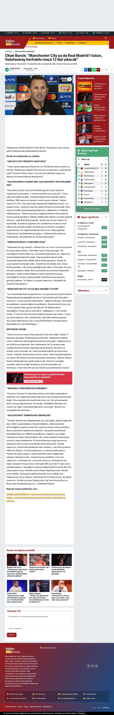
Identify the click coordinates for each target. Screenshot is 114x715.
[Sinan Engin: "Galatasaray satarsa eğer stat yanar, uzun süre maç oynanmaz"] (61, 586)
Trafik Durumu (91, 694)
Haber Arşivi (90, 698)
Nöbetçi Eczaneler (16, 694)
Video (53, 38)
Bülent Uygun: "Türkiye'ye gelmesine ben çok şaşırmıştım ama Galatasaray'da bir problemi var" (39, 598)
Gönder (11, 635)
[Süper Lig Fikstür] (106, 217)
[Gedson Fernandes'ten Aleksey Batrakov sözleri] (39, 560)
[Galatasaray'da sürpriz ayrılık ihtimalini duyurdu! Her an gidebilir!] (61, 560)
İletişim (19, 706)
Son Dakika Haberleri (67, 698)
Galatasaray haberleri (44, 43)
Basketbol (70, 43)
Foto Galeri (40, 38)
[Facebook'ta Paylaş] (85, 70)
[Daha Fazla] (98, 70)
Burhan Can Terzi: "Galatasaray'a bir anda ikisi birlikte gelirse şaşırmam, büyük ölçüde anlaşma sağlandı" (17, 571)
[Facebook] (88, 666)
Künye (26, 706)
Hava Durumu (40, 694)
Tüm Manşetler (40, 698)
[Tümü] (106, 291)
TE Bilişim (106, 707)
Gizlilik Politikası (10, 706)
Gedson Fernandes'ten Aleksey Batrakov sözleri (39, 569)
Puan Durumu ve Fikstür (17, 698)
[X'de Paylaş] (90, 70)
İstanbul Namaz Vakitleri (69, 694)
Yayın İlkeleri (47, 706)
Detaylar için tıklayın (92, 209)
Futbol (59, 43)
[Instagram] (92, 666)
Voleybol (82, 43)
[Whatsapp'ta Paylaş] (94, 70)
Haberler (8, 51)
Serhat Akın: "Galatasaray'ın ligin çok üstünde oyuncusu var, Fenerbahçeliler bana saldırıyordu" (16, 598)
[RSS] (96, 666)
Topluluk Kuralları (36, 706)
